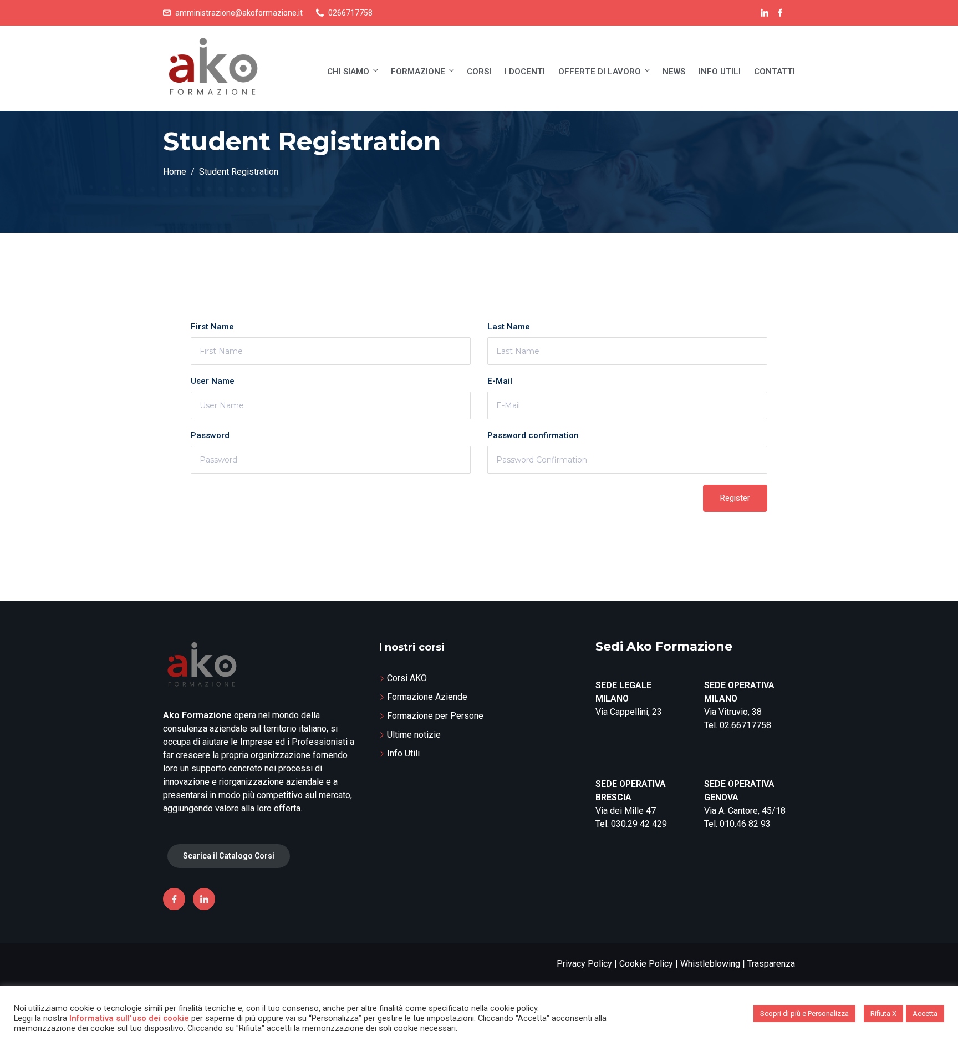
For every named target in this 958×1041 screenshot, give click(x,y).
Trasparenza (771, 963)
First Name (212, 327)
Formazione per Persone (435, 715)
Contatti (774, 72)
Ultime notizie (414, 734)
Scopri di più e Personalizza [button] (804, 1013)
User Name (213, 381)
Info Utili (720, 72)
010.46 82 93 (745, 824)
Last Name (508, 327)
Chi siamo (348, 72)
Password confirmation (533, 435)
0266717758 (350, 12)
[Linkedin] (204, 899)
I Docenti (525, 72)
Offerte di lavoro (599, 72)
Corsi (479, 72)
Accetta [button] (925, 1013)
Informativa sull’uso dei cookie (129, 1018)
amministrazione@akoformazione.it (239, 12)
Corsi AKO (407, 678)
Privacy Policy (584, 963)
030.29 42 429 (639, 824)
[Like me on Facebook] (780, 12)
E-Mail (499, 381)
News (674, 72)
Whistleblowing (710, 963)
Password (210, 435)
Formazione (418, 72)
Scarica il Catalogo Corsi (228, 855)
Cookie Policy (646, 963)
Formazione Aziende (427, 697)
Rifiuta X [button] (883, 1013)
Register (735, 498)
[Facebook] (174, 899)
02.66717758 (745, 725)
